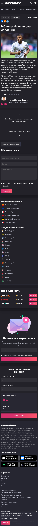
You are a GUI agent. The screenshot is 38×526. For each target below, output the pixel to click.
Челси (7, 252)
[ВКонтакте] (2, 21)
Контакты (4, 478)
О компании (5, 476)
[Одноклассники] (5, 21)
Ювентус (8, 259)
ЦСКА (7, 277)
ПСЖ (6, 248)
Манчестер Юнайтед (12, 263)
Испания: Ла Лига (11, 205)
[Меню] (2, 3)
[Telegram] (7, 21)
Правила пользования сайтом (11, 493)
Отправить (6, 191)
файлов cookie (13, 518)
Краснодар (8, 281)
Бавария (8, 245)
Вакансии (4, 481)
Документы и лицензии (9, 502)
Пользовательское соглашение (11, 495)
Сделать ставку (19, 415)
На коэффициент (7, 385)
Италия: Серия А (9, 212)
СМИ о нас (4, 504)
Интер (7, 256)
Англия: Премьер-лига (11, 215)
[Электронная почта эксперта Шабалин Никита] (5, 104)
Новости (6, 17)
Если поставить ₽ (7, 376)
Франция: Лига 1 (9, 222)
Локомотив (9, 274)
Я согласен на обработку (18, 185)
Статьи (3, 483)
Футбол (15, 17)
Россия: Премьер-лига (11, 208)
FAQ (2, 485)
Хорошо (6, 523)
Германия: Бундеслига (11, 219)
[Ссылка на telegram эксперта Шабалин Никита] (2, 104)
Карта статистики (7, 507)
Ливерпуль (8, 241)
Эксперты (4, 500)
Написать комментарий (11, 144)
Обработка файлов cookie (9, 490)
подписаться (19, 359)
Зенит (7, 266)
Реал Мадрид (9, 231)
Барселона (8, 234)
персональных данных (26, 355)
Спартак (8, 270)
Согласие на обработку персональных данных (16, 497)
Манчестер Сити (10, 238)
